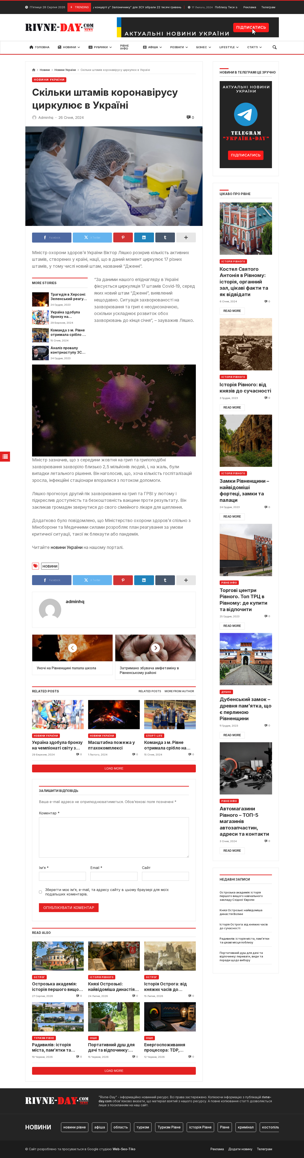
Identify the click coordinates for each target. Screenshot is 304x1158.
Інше (93, 1038)
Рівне (207, 1127)
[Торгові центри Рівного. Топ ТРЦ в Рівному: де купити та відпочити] (246, 550)
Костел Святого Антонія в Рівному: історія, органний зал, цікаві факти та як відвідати (244, 281)
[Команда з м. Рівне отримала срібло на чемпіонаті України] (40, 335)
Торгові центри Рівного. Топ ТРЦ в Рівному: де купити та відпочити (243, 599)
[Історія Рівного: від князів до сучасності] (246, 344)
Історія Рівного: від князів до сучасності (245, 388)
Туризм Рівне (44, 1038)
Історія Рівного (102, 977)
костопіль (253, 1127)
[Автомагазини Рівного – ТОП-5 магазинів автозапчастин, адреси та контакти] (246, 768)
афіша (82, 1127)
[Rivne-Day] (61, 27)
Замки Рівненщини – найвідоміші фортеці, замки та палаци (244, 490)
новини (50, 566)
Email (96, 867)
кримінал (229, 1127)
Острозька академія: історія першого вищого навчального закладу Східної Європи (57, 986)
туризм (125, 1127)
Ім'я (44, 867)
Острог (39, 977)
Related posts (150, 691)
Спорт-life (154, 735)
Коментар (49, 813)
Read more (232, 311)
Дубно (226, 692)
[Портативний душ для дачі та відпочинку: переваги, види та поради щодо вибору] (114, 1016)
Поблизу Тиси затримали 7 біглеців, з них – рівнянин (218, 7)
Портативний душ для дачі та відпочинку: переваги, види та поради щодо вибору (111, 1047)
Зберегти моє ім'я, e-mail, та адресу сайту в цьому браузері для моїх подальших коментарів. (107, 892)
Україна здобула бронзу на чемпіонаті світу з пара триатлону (67, 314)
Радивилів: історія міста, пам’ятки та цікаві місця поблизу (53, 1047)
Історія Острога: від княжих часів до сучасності (165, 986)
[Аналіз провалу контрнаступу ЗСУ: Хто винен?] (40, 353)
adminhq (75, 601)
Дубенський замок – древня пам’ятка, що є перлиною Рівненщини (246, 708)
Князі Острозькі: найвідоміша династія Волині (111, 986)
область (103, 1127)
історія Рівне (183, 1127)
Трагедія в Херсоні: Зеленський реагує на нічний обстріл (68, 296)
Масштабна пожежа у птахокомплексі (111, 745)
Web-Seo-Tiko (124, 1149)
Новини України (65, 70)
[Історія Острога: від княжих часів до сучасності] (170, 956)
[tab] (150, 691)
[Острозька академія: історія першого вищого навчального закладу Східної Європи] (58, 956)
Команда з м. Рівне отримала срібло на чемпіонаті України (69, 332)
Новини (45, 70)
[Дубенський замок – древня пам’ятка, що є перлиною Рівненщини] (246, 659)
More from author (179, 691)
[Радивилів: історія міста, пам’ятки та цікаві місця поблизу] (58, 1016)
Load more (114, 768)
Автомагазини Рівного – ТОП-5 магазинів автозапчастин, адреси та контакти (244, 821)
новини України (67, 547)
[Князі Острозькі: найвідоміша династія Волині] (114, 956)
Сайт (146, 867)
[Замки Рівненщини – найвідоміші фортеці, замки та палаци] (246, 441)
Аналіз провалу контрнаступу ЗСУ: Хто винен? (68, 350)
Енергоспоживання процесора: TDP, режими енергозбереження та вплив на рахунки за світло (168, 1047)
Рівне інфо (229, 582)
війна (275, 1127)
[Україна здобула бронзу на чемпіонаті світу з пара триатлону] (40, 317)
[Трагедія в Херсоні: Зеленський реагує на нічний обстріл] (40, 299)
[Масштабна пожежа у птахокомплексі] (114, 714)
